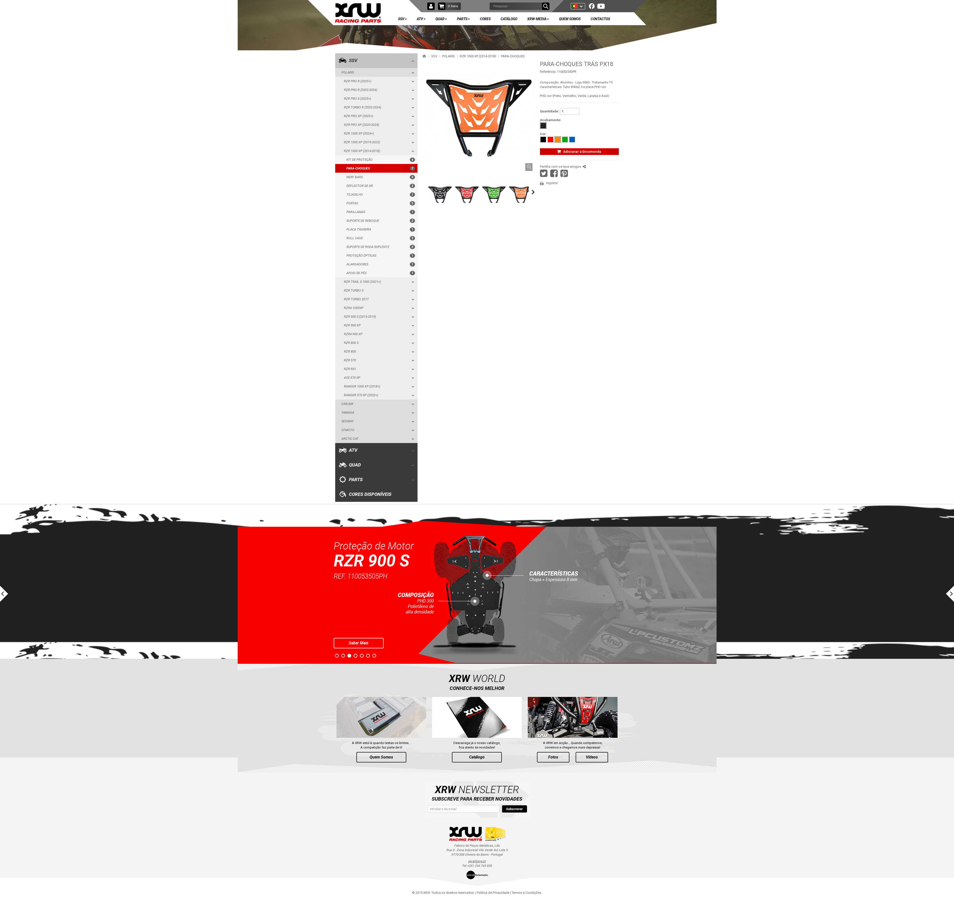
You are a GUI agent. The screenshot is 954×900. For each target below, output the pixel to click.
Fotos (553, 757)
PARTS (356, 479)
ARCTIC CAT (350, 439)
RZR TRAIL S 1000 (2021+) (362, 282)
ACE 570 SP (352, 377)
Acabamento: (550, 120)
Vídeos (592, 757)
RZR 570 (350, 360)
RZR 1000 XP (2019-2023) (362, 142)
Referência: (548, 72)
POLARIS (347, 72)
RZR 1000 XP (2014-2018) (362, 151)
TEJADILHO (379, 194)
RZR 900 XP (352, 325)
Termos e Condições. (527, 893)
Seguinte (534, 192)
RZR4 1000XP (353, 308)
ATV (353, 450)
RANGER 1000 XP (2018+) (362, 386)
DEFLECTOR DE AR (379, 186)
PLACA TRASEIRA (379, 229)
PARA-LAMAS (379, 212)
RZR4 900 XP (353, 334)
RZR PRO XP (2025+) (358, 116)
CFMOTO (347, 430)
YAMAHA (347, 412)
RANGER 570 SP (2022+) (361, 395)
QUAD (355, 465)
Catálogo (477, 757)
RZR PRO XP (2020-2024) (361, 125)
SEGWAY (347, 421)
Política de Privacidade (493, 893)
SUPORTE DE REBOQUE (379, 221)
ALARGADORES (379, 264)
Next (950, 594)
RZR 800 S (351, 343)
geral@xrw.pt (477, 861)
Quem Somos (381, 757)
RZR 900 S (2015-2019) (360, 316)
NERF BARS (379, 177)
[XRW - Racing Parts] (358, 13)
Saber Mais (358, 643)
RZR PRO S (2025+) (357, 98)
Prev (4, 594)
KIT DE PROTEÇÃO (379, 159)
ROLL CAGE (379, 238)
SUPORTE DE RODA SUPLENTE (379, 247)
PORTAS (379, 203)
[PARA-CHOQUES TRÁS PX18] (439, 194)
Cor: (543, 134)
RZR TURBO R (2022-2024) (362, 107)
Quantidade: (549, 111)
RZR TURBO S (353, 290)
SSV (353, 60)
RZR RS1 (350, 369)
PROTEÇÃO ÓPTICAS (379, 255)
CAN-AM (347, 404)
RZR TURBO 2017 (356, 299)
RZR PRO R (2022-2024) (360, 90)
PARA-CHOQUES (379, 168)
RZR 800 (350, 351)
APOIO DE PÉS (379, 273)
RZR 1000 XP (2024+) (359, 133)
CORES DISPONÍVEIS (370, 494)
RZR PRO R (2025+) (357, 81)
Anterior (422, 192)
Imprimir (552, 183)
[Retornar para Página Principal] (424, 56)
